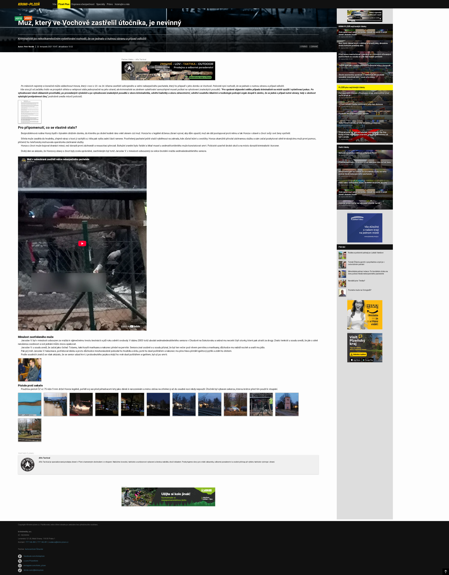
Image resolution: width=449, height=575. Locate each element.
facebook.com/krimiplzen (34, 556)
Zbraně (314, 46)
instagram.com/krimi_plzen (35, 565)
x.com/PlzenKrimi (31, 561)
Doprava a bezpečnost (82, 4)
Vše (54, 4)
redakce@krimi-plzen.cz (58, 542)
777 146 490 (30, 542)
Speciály (100, 4)
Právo (110, 4)
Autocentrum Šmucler (34, 549)
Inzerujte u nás (122, 4)
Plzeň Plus (63, 4)
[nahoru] (445, 571)
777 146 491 (42, 542)
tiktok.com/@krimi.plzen (33, 570)
